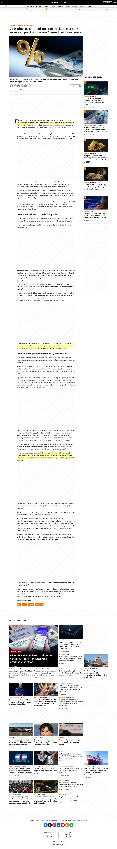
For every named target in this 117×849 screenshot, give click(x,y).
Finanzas (53, 6)
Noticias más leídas (17, 620)
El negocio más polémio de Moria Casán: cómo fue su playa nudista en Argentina (45, 742)
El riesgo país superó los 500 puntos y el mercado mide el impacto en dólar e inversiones (20, 771)
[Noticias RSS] (67, 825)
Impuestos (60, 6)
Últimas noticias (29, 6)
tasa (42, 604)
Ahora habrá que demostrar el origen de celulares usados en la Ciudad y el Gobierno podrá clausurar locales (45, 702)
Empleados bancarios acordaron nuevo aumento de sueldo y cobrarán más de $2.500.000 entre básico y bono (70, 800)
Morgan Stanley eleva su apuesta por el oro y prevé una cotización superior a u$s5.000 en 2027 (95, 159)
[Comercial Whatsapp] (70, 837)
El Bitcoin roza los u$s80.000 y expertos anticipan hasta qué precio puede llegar (95, 187)
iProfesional (13, 25)
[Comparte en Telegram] (25, 85)
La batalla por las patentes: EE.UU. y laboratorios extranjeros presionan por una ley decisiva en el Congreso (21, 674)
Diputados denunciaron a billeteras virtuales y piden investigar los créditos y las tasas (31, 659)
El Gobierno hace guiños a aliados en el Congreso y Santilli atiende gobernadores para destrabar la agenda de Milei (20, 800)
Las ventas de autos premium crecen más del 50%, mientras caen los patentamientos (20, 742)
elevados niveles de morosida (55, 125)
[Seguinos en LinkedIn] (58, 825)
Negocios (74, 6)
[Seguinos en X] (50, 825)
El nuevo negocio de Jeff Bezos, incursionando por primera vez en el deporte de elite (20, 702)
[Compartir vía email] (29, 85)
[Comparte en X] (15, 85)
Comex (90, 6)
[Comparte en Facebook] (11, 85)
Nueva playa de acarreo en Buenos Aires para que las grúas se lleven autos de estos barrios (70, 659)
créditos (30, 604)
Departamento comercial (68, 833)
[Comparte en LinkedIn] (22, 85)
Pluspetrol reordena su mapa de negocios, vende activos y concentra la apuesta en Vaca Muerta (45, 674)
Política (46, 6)
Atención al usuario (49, 832)
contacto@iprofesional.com (58, 844)
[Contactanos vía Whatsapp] (51, 836)
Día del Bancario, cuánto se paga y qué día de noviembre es (45, 770)
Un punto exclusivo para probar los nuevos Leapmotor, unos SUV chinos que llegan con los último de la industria (46, 800)
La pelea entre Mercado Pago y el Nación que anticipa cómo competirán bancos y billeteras (95, 215)
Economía (38, 6)
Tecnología (82, 6)
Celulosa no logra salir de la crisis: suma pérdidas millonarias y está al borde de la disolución (95, 674)
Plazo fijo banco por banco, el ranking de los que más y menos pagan (70, 742)
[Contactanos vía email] (47, 836)
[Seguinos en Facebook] (46, 825)
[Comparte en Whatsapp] (18, 85)
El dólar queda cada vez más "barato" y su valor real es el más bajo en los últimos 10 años (95, 129)
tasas (18, 604)
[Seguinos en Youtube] (63, 825)
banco (24, 604)
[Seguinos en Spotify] (71, 825)
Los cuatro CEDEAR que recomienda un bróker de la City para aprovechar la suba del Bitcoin (95, 101)
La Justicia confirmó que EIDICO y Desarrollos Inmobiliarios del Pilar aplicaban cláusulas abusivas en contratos (70, 688)
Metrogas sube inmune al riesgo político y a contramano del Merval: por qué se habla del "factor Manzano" (70, 645)
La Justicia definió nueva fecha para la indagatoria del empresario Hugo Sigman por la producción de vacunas (71, 757)
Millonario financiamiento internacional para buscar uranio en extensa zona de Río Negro (71, 785)
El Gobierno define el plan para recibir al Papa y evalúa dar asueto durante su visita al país (70, 673)
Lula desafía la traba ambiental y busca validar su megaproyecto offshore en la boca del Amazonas (96, 771)
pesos (37, 604)
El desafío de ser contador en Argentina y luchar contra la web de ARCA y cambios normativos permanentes (71, 703)
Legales (68, 6)
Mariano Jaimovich (17, 90)
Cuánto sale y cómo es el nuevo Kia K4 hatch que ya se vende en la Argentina (70, 770)
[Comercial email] (66, 837)
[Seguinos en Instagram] (54, 825)
